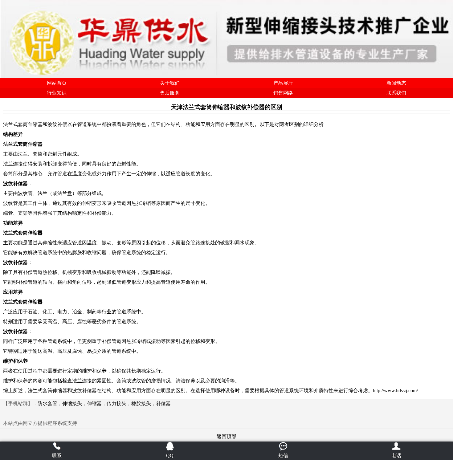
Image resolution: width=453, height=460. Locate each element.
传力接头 (116, 403)
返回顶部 (226, 436)
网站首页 (57, 83)
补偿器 (163, 403)
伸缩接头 (72, 403)
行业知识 (57, 93)
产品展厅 (283, 83)
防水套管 (47, 403)
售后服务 (170, 93)
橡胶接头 (141, 403)
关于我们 (170, 83)
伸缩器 (94, 403)
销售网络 (283, 93)
